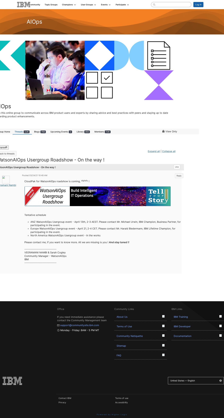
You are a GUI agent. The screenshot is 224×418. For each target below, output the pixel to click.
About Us (122, 316)
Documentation (182, 336)
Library (83, 131)
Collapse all (169, 151)
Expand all (154, 151)
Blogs (39, 131)
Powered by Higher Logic (112, 414)
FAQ (119, 355)
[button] (69, 4)
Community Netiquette (130, 336)
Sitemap (121, 345)
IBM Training (181, 316)
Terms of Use (124, 326)
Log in (198, 4)
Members (102, 131)
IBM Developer (182, 326)
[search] (154, 4)
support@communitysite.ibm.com (79, 325)
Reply (179, 176)
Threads (21, 131)
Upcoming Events (60, 131)
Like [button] (177, 167)
